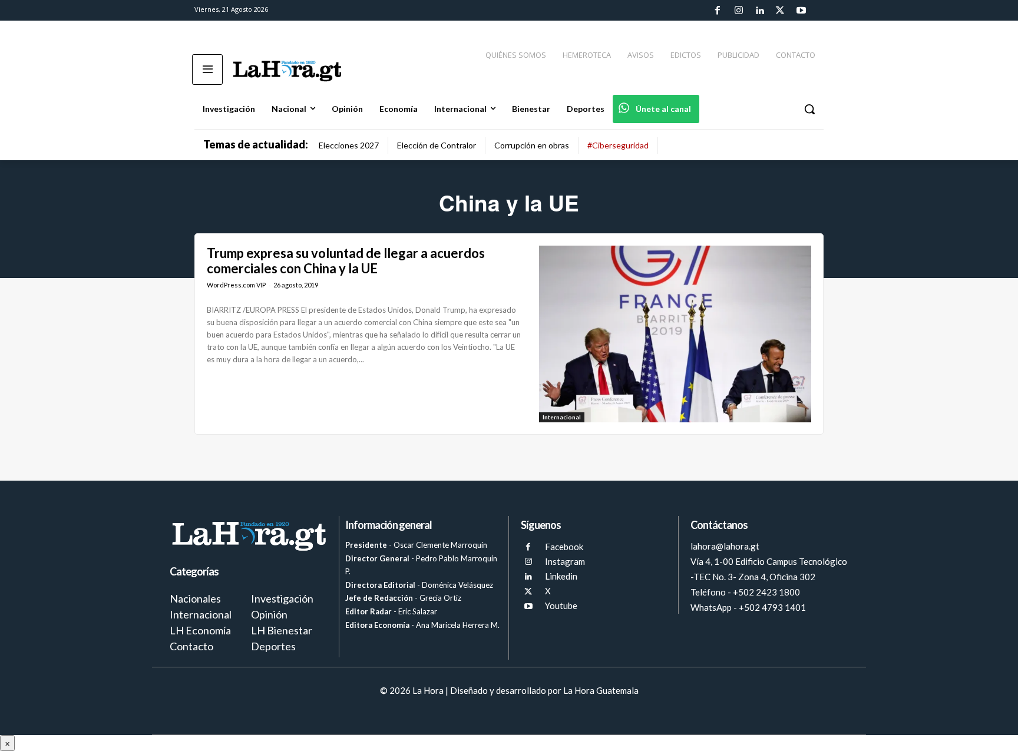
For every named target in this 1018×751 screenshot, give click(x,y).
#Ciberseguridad (618, 145)
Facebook (564, 546)
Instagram (565, 561)
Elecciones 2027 (349, 145)
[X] (528, 591)
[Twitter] (780, 10)
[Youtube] (801, 10)
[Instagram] (738, 10)
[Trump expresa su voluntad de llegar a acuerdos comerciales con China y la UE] (675, 334)
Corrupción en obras (531, 145)
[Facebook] (717, 10)
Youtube (561, 605)
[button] (809, 109)
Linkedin (561, 576)
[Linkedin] (759, 10)
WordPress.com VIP (236, 285)
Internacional (562, 417)
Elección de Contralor (436, 145)
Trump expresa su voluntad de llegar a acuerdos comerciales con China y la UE (346, 260)
